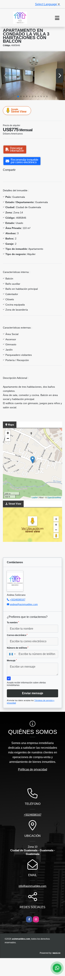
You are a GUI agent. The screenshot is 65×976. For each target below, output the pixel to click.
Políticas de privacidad (32, 769)
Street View (18, 110)
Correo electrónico (17, 635)
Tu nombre (13, 622)
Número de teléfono (17, 647)
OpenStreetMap (54, 497)
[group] (32, 75)
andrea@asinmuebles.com (24, 604)
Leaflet (35, 497)
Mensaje (12, 660)
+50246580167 (17, 599)
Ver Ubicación (30, 528)
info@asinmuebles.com (32, 886)
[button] (18, 96)
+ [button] (8, 433)
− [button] (8, 438)
